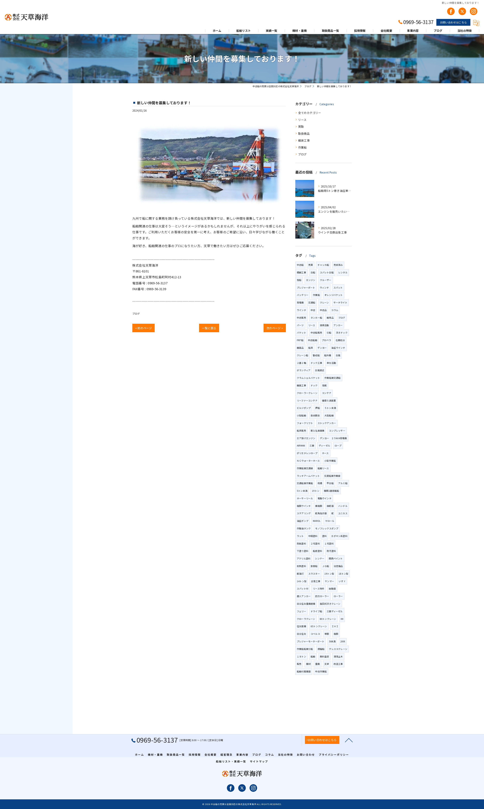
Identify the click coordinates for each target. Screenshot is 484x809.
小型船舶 (301, 415)
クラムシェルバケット (308, 377)
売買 (310, 264)
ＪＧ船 (325, 566)
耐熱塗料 (301, 566)
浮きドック (341, 332)
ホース (325, 453)
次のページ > (274, 328)
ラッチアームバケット (308, 475)
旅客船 (314, 566)
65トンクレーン (319, 626)
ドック (314, 385)
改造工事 (338, 663)
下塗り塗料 (302, 550)
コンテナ (326, 392)
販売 (299, 663)
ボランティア (303, 370)
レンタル (342, 272)
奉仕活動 (331, 362)
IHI (342, 618)
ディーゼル (324, 445)
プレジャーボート (306, 287)
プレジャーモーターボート (310, 641)
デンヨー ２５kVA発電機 (333, 438)
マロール (329, 520)
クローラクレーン (306, 618)
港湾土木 (338, 656)
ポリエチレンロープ (307, 453)
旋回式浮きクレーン (330, 603)
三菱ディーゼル (335, 611)
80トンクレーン (328, 618)
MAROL (316, 520)
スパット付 (302, 588)
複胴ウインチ (304, 505)
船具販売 (301, 430)
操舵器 (330, 505)
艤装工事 (304, 140)
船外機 (327, 355)
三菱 (311, 445)
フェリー (301, 611)
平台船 (330, 483)
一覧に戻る (209, 328)
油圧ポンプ (302, 520)
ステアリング (304, 513)
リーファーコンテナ (307, 400)
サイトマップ (259, 761)
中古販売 (301, 317)
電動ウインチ (324, 498)
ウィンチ (324, 287)
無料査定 (324, 656)
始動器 (332, 588)
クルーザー (325, 280)
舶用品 (330, 317)
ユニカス (342, 513)
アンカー (338, 325)
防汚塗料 (331, 550)
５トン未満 (330, 407)
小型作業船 (330, 460)
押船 (317, 407)
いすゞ (342, 581)
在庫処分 (340, 340)
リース (302, 120)
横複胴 (318, 505)
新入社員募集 (317, 430)
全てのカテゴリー (309, 113)
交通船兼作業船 (305, 483)
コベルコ (315, 633)
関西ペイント (336, 558)
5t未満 (332, 641)
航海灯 (300, 573)
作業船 (302, 147)
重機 (317, 663)
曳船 (299, 280)
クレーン (324, 302)
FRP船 (300, 340)
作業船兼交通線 (305, 468)
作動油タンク (304, 528)
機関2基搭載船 (331, 490)
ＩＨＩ (335, 626)
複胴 (336, 633)
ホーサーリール (305, 498)
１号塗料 (329, 543)
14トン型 (301, 581)
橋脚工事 (301, 272)
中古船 (300, 264)
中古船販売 (316, 332)
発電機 (300, 302)
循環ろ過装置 (329, 400)
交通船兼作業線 (332, 475)
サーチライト (340, 302)
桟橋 (320, 483)
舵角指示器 (321, 513)
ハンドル (342, 505)
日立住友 (301, 633)
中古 (313, 310)
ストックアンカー (327, 423)
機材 (308, 663)
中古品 (323, 310)
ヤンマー (329, 581)
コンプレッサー (337, 430)
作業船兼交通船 (332, 377)
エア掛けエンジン (306, 438)
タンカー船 (316, 317)
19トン (315, 490)
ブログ (136, 313)
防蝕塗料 (301, 543)
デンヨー (322, 347)
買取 (301, 126)
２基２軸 (301, 362)
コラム (334, 310)
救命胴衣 (315, 415)
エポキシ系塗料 (339, 536)
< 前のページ (143, 328)
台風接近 (319, 370)
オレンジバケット (333, 294)
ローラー (338, 596)
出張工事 (315, 581)
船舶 (313, 656)
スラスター (314, 573)
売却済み (338, 264)
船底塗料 (317, 550)
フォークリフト (305, 423)
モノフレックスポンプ (326, 528)
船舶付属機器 (304, 671)
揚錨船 (321, 648)
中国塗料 (313, 536)
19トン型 (329, 573)
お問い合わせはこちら (453, 22)
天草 (326, 663)
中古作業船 (321, 671)
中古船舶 (312, 340)
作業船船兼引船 (305, 648)
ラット (300, 536)
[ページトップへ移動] (349, 740)
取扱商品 (304, 133)
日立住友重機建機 (306, 603)
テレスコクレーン (338, 648)
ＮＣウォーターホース (308, 460)
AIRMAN (301, 445)
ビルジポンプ (304, 407)
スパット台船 (327, 272)
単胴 (326, 633)
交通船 (311, 302)
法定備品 (338, 566)
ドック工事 (316, 362)
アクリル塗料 (303, 558)
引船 (329, 332)
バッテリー (302, 294)
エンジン (310, 280)
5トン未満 (302, 490)
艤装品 (300, 347)
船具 (310, 347)
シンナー (319, 558)
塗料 (324, 536)
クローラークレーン (307, 392)
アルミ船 (342, 483)
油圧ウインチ (338, 347)
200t (342, 641)
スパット (338, 287)
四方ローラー (322, 596)
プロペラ (326, 340)
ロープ (338, 445)
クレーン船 (302, 355)
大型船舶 (329, 415)
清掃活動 (324, 325)
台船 (313, 272)
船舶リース (323, 468)
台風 (338, 355)
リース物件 (318, 588)
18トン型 (343, 573)
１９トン (301, 656)
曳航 (324, 385)
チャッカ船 (323, 264)
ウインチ (301, 310)
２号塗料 (315, 543)
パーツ (300, 325)
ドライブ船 (316, 611)
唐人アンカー (304, 596)
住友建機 (301, 626)
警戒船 (316, 355)
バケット (301, 332)
